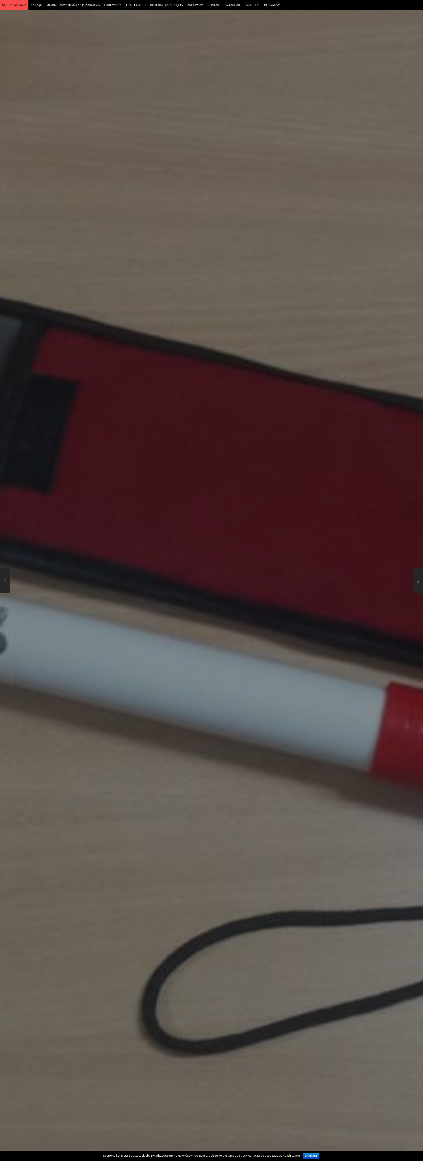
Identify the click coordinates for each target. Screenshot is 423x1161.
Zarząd (36, 5)
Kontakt (214, 5)
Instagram (272, 5)
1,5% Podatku (136, 5)
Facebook (252, 5)
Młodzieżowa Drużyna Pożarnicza (73, 5)
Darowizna (112, 5)
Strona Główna (14, 5)
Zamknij (311, 1155)
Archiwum (195, 5)
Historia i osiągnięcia (166, 5)
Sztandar (232, 5)
